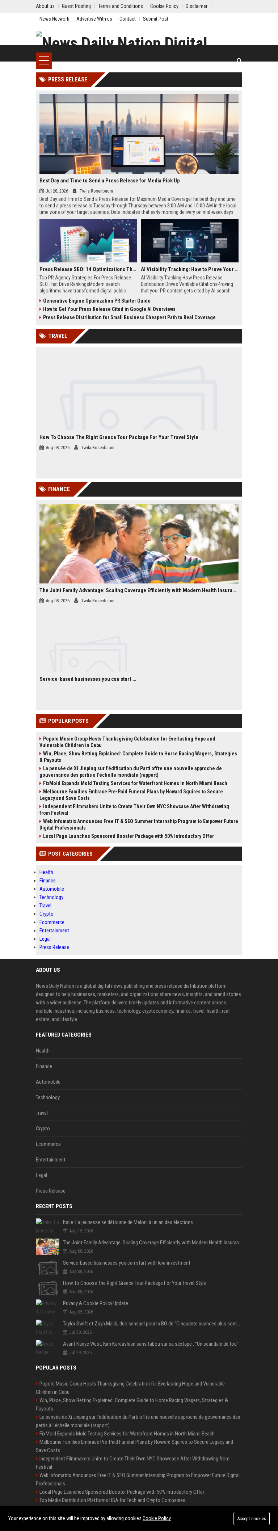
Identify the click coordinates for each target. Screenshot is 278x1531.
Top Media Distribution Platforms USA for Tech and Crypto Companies (112, 1500)
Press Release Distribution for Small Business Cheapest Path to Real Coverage (129, 317)
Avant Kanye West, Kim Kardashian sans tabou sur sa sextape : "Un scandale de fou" (151, 1344)
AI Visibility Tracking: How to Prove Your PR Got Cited (190, 269)
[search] (239, 60)
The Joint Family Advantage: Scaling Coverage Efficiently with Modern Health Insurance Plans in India (139, 590)
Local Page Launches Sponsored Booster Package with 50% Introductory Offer (128, 836)
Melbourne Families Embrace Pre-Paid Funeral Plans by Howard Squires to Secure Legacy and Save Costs (131, 795)
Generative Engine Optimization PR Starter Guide (97, 301)
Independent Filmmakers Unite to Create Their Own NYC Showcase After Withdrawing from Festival (134, 810)
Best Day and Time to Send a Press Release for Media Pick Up (109, 180)
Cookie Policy (157, 1518)
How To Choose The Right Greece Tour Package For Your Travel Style (118, 437)
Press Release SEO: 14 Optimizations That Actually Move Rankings (88, 269)
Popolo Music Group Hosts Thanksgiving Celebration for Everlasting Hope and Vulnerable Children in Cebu (127, 742)
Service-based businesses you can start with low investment (88, 679)
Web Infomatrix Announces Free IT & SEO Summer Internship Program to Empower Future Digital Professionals (138, 824)
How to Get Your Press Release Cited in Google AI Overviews (109, 309)
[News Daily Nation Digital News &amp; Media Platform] (139, 41)
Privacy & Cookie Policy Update (95, 1303)
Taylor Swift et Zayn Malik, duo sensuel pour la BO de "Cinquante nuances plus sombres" (152, 1323)
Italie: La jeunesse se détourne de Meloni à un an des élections (128, 1222)
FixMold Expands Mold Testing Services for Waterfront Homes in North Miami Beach (135, 783)
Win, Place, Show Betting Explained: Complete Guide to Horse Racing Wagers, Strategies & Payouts (138, 757)
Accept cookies (251, 1518)
